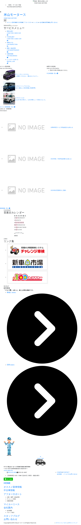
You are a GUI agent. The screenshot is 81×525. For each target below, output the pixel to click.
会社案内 (42, 22)
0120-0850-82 (8, 470)
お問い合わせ (54, 22)
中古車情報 (20, 22)
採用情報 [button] (47, 22)
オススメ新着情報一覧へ (7, 107)
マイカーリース (12, 504)
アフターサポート (28, 22)
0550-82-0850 (12, 472)
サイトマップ (73, 523)
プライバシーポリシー (63, 523)
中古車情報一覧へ (52, 73)
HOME (7, 483)
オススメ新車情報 (12, 22)
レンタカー (36, 22)
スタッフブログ (12, 516)
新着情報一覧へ (4, 208)
